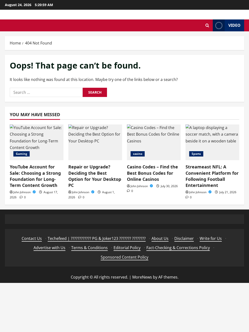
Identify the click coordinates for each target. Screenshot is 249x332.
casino (137, 154)
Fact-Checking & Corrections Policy (178, 247)
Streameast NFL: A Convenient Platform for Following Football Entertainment (212, 176)
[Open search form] (207, 25)
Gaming (21, 154)
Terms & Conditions (89, 247)
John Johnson (22, 192)
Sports (196, 154)
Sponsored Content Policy (124, 257)
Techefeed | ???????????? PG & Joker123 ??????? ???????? (97, 238)
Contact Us (32, 238)
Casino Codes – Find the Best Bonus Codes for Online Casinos (152, 173)
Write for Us (211, 238)
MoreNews (142, 277)
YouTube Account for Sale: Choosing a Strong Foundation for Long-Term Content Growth (35, 176)
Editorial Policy (127, 247)
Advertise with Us (49, 247)
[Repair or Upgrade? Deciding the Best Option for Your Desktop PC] (95, 142)
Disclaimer (184, 238)
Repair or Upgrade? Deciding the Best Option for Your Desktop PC (94, 176)
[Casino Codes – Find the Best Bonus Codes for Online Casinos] (154, 142)
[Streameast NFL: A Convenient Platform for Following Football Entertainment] (212, 142)
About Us (160, 238)
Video (234, 25)
